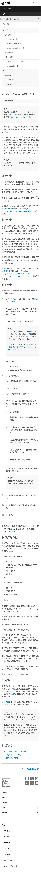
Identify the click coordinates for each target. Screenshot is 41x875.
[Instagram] (32, 783)
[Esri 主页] (5, 3)
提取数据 (5, 702)
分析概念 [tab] (8, 84)
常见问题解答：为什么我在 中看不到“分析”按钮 (22, 347)
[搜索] (33, 3)
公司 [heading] (3, 807)
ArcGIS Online (8, 9)
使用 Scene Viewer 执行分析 (17, 62)
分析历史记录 (9, 53)
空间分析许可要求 (11, 39)
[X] (32, 778)
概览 (8, 24)
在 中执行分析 (19, 117)
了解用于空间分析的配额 (13, 44)
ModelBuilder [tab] (10, 80)
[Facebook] (27, 778)
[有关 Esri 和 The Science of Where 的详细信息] (6, 783)
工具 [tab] (6, 71)
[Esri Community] (27, 783)
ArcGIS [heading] (4, 792)
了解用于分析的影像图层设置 (14, 48)
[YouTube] (36, 783)
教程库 (11, 165)
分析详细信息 (12, 694)
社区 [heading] (3, 797)
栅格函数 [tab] (8, 75)
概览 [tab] (6, 30)
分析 (4, 14)
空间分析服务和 (8, 209)
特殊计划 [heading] (4, 812)
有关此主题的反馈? (32, 769)
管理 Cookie (8, 860)
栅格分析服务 (7, 271)
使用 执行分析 (15, 755)
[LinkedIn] (36, 778)
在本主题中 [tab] (9, 101)
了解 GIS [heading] (4, 802)
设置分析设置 (9, 57)
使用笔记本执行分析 (12, 66)
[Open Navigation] (38, 3)
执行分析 (8, 35)
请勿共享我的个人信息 (11, 866)
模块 (16, 211)
